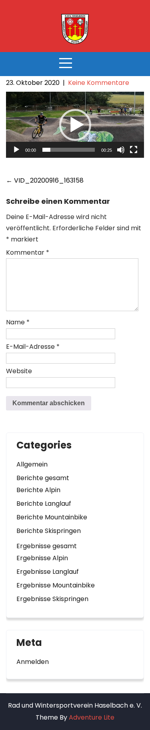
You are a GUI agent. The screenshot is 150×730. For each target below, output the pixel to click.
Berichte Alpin (38, 490)
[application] (75, 125)
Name (18, 322)
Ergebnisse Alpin (42, 558)
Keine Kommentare (98, 82)
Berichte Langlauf (43, 503)
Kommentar (27, 252)
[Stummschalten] (121, 150)
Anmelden (32, 661)
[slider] (68, 150)
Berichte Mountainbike (51, 517)
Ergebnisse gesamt (46, 546)
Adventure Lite (91, 717)
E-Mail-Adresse (33, 346)
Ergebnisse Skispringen (52, 598)
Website (19, 371)
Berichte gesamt (42, 478)
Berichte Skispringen (48, 530)
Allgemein (32, 464)
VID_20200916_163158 (45, 180)
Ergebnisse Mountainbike (55, 585)
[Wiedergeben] (16, 150)
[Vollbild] (134, 150)
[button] (75, 125)
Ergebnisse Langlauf (47, 571)
